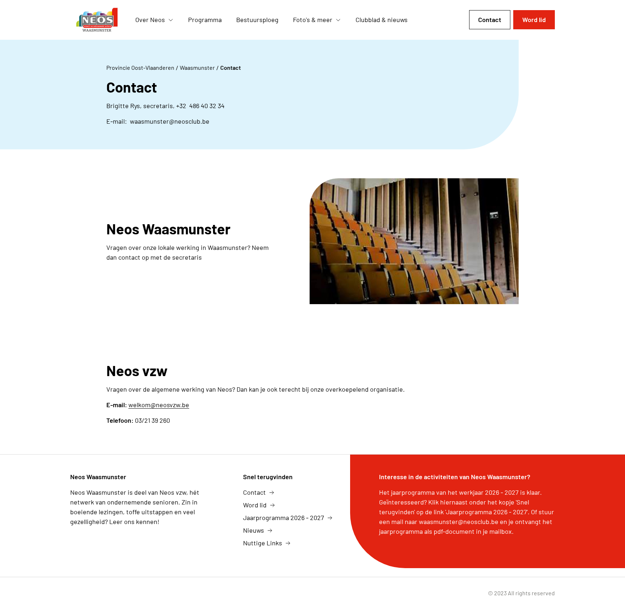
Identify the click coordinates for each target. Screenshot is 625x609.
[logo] (97, 20)
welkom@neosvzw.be (158, 405)
